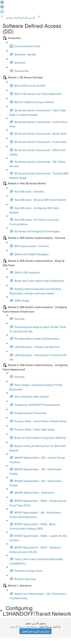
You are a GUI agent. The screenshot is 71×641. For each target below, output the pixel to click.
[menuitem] (2, 8)
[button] (2, 3)
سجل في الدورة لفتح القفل (35, 631)
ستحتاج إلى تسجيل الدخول (23, 626)
